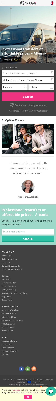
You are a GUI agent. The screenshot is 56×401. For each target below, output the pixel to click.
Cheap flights (7, 300)
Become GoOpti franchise (12, 320)
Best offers (6, 279)
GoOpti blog (6, 344)
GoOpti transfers (9, 286)
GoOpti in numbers (9, 259)
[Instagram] (33, 368)
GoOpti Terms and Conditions (41, 379)
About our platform (9, 341)
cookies (16, 389)
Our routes (6, 262)
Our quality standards (11, 266)
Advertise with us (9, 317)
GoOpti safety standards (12, 269)
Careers (5, 354)
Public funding (36, 382)
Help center (6, 296)
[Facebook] (21, 368)
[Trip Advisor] (27, 368)
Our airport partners (10, 351)
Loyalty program (8, 327)
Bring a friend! (7, 330)
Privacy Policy (20, 382)
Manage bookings (9, 289)
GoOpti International (19, 379)
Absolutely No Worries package (14, 293)
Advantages (7, 255)
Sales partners (8, 347)
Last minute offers (9, 283)
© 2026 (6, 379)
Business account (9, 313)
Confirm (28, 238)
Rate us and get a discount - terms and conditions (28, 385)
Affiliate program (8, 324)
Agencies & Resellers (10, 310)
